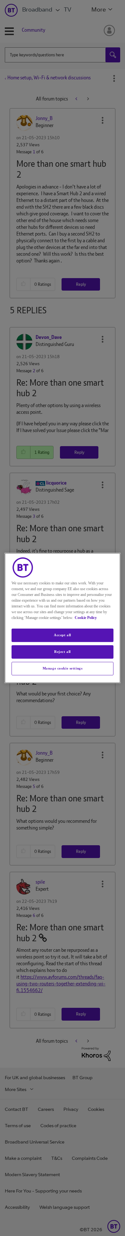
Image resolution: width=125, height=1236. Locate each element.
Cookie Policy (86, 617)
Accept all (62, 635)
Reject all (62, 652)
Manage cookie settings (63, 668)
